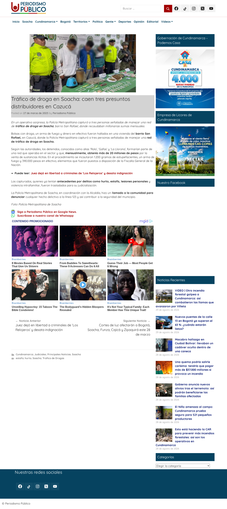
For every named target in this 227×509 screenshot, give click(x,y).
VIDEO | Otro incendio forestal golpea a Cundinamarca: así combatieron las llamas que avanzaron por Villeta (185, 298)
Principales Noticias (59, 354)
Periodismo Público (64, 113)
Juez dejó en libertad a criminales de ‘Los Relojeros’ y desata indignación (82, 173)
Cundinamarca (24, 354)
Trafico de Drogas (53, 358)
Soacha (76, 354)
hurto (28, 358)
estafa (20, 358)
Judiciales (40, 354)
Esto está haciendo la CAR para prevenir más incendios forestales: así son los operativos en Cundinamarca (185, 437)
